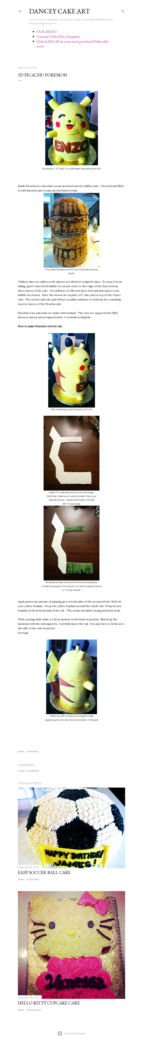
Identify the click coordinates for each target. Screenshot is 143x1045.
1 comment (33, 879)
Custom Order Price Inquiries (58, 36)
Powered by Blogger (74, 1033)
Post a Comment (28, 770)
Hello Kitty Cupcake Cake (49, 1003)
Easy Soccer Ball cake (44, 872)
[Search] (123, 10)
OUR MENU (46, 31)
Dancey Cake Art (59, 11)
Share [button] (21, 751)
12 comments (34, 1009)
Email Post (33, 751)
